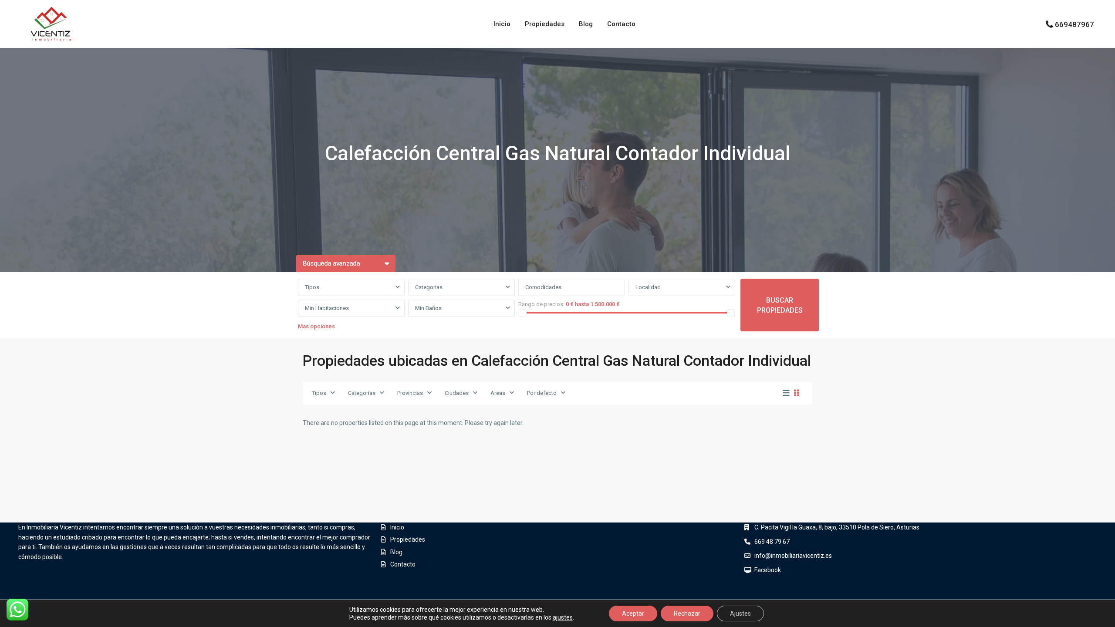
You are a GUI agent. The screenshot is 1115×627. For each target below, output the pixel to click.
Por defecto (542, 393)
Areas (497, 393)
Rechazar (687, 613)
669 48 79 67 (772, 541)
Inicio (501, 24)
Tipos (312, 287)
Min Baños (428, 308)
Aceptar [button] (633, 613)
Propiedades (544, 24)
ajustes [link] (563, 617)
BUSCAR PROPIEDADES (780, 305)
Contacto (621, 24)
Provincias (410, 393)
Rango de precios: (541, 304)
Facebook (767, 569)
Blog (586, 24)
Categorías (429, 287)
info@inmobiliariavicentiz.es (793, 555)
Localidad (648, 287)
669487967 (1074, 24)
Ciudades (457, 393)
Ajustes (740, 613)
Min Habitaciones (327, 308)
